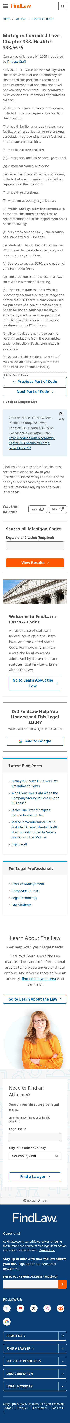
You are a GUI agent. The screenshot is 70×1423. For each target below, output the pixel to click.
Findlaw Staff (16, 61)
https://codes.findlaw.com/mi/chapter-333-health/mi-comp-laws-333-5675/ (32, 443)
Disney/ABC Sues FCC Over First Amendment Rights (34, 783)
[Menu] (5, 6)
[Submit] (62, 1284)
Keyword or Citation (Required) (30, 537)
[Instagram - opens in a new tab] (47, 1308)
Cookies (56, 1408)
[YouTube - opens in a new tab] (20, 1308)
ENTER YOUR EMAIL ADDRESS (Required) (30, 1276)
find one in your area (39, 978)
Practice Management (28, 884)
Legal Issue (17, 1129)
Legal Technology (24, 898)
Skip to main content (35, 4)
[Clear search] (56, 1156)
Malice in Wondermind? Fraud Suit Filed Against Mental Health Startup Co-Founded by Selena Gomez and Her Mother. (34, 829)
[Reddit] (60, 1308)
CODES (6, 18)
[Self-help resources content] (62, 1361)
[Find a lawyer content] (62, 1348)
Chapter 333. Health (43, 18)
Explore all (19, 844)
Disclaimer (39, 1408)
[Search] (62, 6)
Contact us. (47, 1250)
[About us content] (62, 1336)
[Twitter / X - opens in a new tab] (34, 1308)
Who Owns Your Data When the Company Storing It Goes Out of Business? (35, 798)
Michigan (20, 18)
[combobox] (35, 1137)
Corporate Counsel (25, 891)
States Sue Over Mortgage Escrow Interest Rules (30, 812)
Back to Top (37, 1200)
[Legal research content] (62, 1373)
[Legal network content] (62, 1386)
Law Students (22, 905)
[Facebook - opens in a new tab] (7, 1308)
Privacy (21, 1408)
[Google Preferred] (7, 1322)
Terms (7, 1408)
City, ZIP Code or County (27, 1148)
